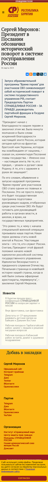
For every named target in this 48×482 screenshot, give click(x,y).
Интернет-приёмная (14, 372)
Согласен (24, 478)
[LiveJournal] (41, 74)
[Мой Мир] (34, 74)
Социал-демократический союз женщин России (19, 444)
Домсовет (9, 448)
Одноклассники (11, 386)
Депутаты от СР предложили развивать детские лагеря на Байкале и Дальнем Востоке (20, 318)
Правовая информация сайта (18, 470)
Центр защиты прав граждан (18, 435)
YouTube (8, 415)
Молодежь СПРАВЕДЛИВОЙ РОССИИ (17, 439)
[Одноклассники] (30, 74)
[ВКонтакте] (27, 74)
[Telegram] (45, 74)
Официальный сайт (13, 369)
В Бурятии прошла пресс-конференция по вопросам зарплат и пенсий (21, 302)
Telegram (8, 375)
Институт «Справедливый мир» (19, 432)
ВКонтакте (9, 383)
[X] (38, 74)
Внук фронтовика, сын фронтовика (23, 311)
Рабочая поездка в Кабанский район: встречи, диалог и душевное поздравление (23, 338)
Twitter (7, 381)
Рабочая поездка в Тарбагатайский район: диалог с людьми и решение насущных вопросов (23, 328)
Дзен (6, 378)
